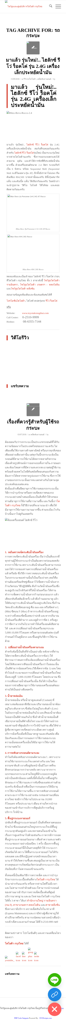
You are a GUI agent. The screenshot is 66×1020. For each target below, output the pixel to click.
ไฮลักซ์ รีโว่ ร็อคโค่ (37, 144)
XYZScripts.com (45, 1018)
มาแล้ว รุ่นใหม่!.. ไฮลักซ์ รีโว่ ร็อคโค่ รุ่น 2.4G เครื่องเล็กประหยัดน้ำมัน (33, 66)
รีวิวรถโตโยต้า (30, 79)
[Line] (54, 980)
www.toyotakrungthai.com (35, 313)
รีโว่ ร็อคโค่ (51, 301)
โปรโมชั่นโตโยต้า (16, 301)
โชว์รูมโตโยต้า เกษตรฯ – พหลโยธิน (39, 284)
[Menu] (56, 6)
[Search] (49, 6)
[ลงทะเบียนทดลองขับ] (54, 994)
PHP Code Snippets (21, 1018)
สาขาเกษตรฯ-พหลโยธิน (26, 905)
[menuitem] (49, 6)
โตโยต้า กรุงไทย (46, 879)
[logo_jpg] (27, 6)
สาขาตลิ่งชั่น (52, 905)
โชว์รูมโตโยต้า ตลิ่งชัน (22, 288)
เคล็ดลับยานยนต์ (44, 79)
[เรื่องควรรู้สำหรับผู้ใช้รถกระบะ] (33, 409)
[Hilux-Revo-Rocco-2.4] (33, 47)
